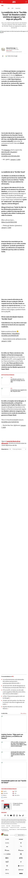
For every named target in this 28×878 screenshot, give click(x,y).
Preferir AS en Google (12, 56)
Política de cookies (4, 827)
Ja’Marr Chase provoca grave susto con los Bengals (14, 697)
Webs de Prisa (21, 835)
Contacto (3, 825)
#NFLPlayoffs (5, 152)
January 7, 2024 (15, 159)
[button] (2, 56)
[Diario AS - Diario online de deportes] (14, 2)
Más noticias (23, 713)
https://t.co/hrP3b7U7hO (9, 222)
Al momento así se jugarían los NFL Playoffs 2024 (19, 390)
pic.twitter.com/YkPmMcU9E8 (10, 156)
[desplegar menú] (2, 2)
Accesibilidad (23, 827)
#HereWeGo (16, 333)
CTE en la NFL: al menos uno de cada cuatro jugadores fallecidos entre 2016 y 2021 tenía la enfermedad (14, 692)
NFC (12, 8)
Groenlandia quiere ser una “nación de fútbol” (13, 782)
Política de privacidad (16, 825)
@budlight (13, 152)
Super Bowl (18, 8)
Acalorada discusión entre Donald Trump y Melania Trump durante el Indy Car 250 (18, 754)
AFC (9, 8)
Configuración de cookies (14, 827)
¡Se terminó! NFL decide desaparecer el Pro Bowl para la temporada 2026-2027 (14, 687)
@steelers (7, 150)
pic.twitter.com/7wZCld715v (10, 422)
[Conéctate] (26, 2)
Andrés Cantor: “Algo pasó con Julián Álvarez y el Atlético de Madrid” (12, 736)
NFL (2, 5)
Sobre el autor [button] (9, 50)
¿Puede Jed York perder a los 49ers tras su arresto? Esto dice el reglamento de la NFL (14, 702)
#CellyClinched (6, 154)
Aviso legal (8, 825)
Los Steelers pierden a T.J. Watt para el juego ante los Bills (18, 380)
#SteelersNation (6, 333)
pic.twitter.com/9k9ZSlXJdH (10, 335)
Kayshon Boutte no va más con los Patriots (12, 708)
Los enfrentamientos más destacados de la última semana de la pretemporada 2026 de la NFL (13, 681)
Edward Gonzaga (11, 48)
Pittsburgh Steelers (17, 449)
